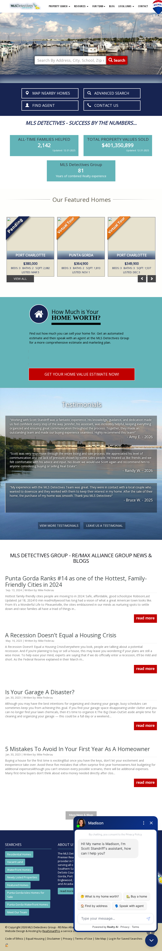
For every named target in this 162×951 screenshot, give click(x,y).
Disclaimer (53, 938)
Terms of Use (83, 938)
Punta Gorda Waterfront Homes (27, 904)
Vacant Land (15, 862)
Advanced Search (110, 93)
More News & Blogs (81, 815)
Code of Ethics (14, 938)
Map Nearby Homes (49, 93)
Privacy (67, 938)
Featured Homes (17, 885)
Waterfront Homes (19, 870)
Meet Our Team (17, 912)
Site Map (100, 938)
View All (20, 279)
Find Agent (42, 105)
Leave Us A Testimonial (104, 526)
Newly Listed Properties (22, 877)
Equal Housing (35, 938)
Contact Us (104, 105)
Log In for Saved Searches (125, 938)
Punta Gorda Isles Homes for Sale (25, 895)
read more (145, 618)
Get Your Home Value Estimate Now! (82, 374)
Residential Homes (19, 854)
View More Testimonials (59, 526)
